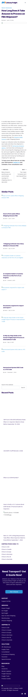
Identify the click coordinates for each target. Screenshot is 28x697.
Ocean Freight (6, 608)
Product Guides (6, 678)
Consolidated (5, 652)
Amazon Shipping (7, 620)
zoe (5, 280)
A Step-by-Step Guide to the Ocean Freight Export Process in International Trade (13, 337)
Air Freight (5, 611)
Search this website (7, 384)
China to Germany (7, 554)
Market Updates (6, 671)
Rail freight (5, 613)
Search (23, 387)
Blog (3, 666)
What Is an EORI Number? (11, 477)
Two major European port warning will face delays (21, 174)
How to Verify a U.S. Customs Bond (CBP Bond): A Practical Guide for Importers (13, 507)
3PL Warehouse (6, 647)
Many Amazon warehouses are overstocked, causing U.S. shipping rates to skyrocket (7, 176)
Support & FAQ (6, 601)
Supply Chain (5, 649)
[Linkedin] (22, 693)
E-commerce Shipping (8, 654)
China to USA (5, 547)
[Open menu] (25, 3)
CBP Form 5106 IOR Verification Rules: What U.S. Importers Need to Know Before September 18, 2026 (14, 422)
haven (4, 20)
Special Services (6, 659)
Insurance (4, 657)
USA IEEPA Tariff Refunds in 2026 (13, 451)
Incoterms (5, 669)
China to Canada (6, 549)
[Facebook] (25, 693)
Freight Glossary (6, 674)
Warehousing (5, 618)
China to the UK (6, 557)
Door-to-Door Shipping (8, 615)
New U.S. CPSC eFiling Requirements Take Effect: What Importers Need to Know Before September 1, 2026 (14, 538)
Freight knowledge (7, 8)
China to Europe (6, 552)
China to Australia (7, 559)
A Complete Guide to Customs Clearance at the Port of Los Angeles (13, 275)
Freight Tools (5, 676)
